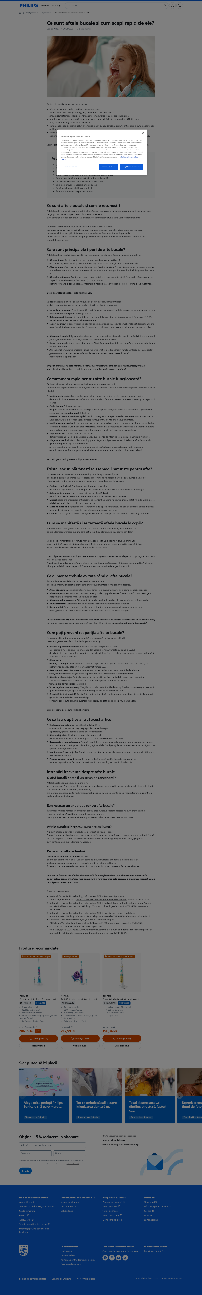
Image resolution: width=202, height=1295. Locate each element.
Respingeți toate (108, 167)
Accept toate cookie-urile (131, 167)
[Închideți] (143, 133)
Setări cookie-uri (70, 167)
